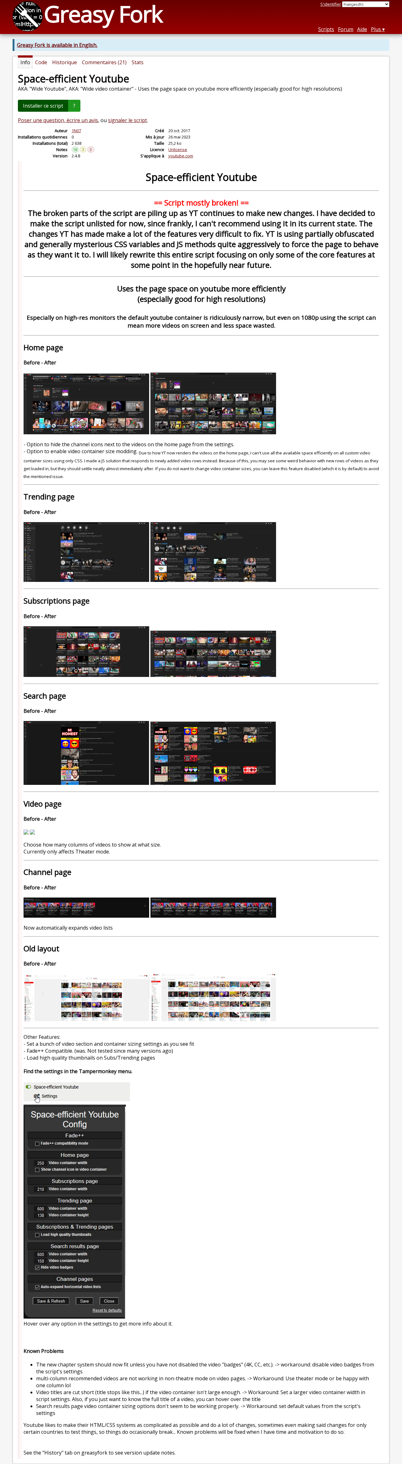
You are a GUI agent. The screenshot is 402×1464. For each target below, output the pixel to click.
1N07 (76, 130)
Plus (376, 29)
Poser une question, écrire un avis (58, 120)
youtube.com (180, 156)
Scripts (326, 29)
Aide (362, 29)
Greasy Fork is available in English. (57, 45)
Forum (345, 29)
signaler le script (127, 120)
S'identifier (330, 4)
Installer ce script (43, 105)
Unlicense (177, 149)
